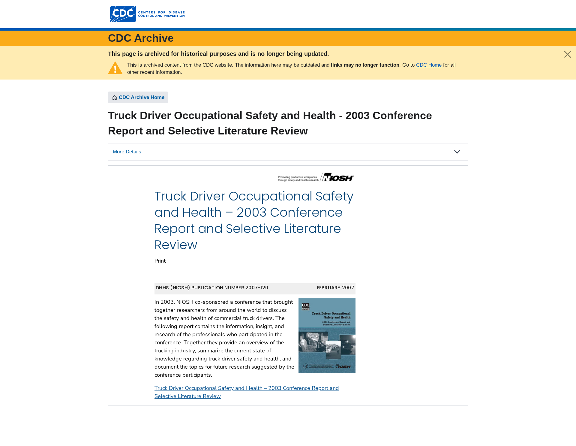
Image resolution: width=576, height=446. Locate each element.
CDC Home (429, 65)
